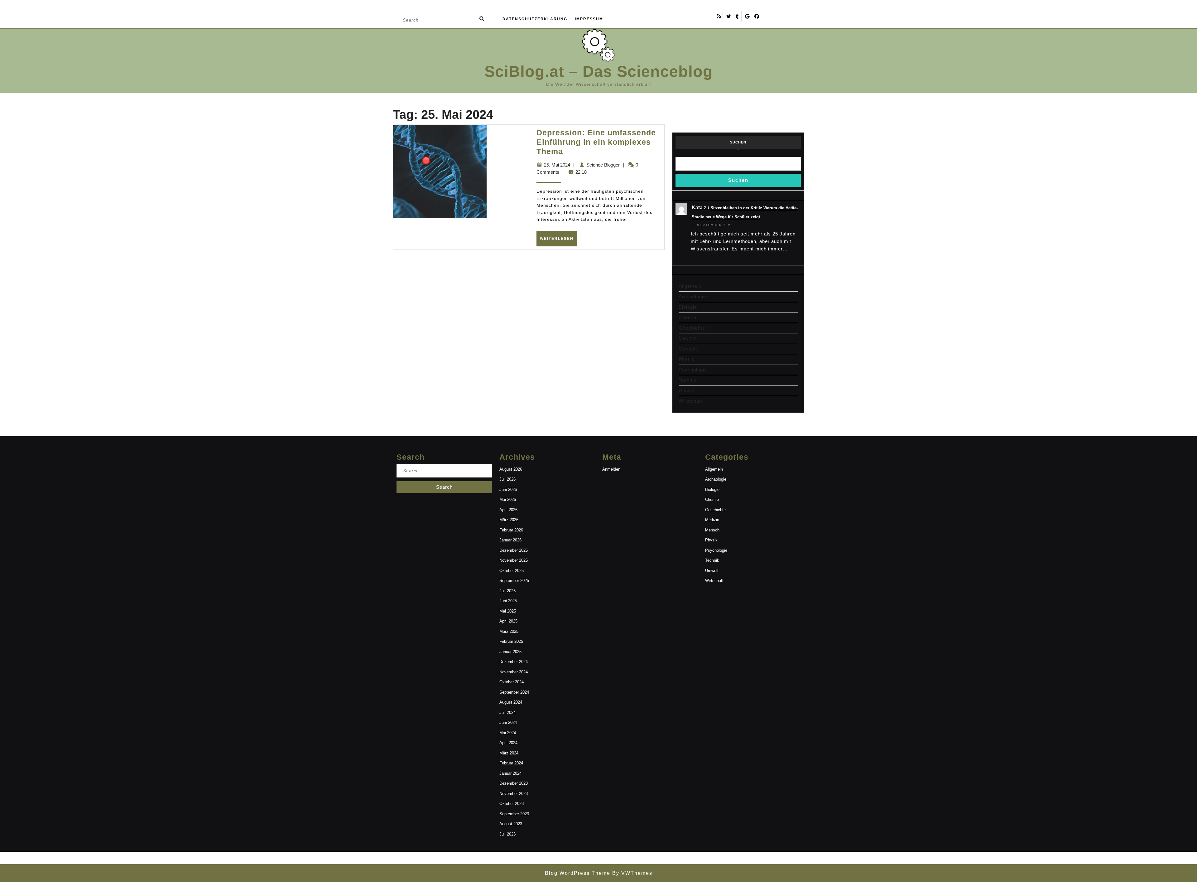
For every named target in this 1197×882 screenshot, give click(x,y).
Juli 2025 (507, 591)
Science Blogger (603, 164)
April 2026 (508, 509)
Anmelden (611, 469)
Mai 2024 (507, 732)
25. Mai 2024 (557, 164)
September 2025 (514, 580)
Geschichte (692, 328)
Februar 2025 (511, 641)
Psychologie (693, 369)
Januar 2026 (510, 540)
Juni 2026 (508, 489)
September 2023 (514, 814)
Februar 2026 (511, 530)
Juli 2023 (507, 834)
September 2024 (514, 692)
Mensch (688, 348)
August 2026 (510, 469)
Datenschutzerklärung (534, 19)
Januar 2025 (510, 651)
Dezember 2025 (513, 550)
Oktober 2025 (511, 570)
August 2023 (510, 823)
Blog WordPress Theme (577, 873)
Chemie (687, 317)
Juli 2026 (507, 479)
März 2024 (508, 753)
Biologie (688, 307)
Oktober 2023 (511, 803)
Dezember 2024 (513, 661)
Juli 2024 (507, 712)
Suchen (738, 142)
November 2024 (513, 672)
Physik (687, 359)
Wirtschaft (690, 401)
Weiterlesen (558, 238)
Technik (687, 380)
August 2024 (510, 702)
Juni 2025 (508, 600)
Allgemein (690, 286)
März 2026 (508, 519)
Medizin (688, 338)
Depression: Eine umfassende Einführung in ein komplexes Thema (596, 142)
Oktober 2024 (511, 682)
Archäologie (692, 296)
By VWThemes (631, 873)
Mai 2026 (507, 499)
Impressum (589, 19)
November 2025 (513, 560)
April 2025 (508, 621)
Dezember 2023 (513, 783)
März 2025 (508, 631)
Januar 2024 (510, 773)
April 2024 (508, 742)
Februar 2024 (511, 763)
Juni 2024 (508, 722)
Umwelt (687, 390)
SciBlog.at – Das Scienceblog (598, 71)
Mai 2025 (507, 611)
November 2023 (513, 793)
